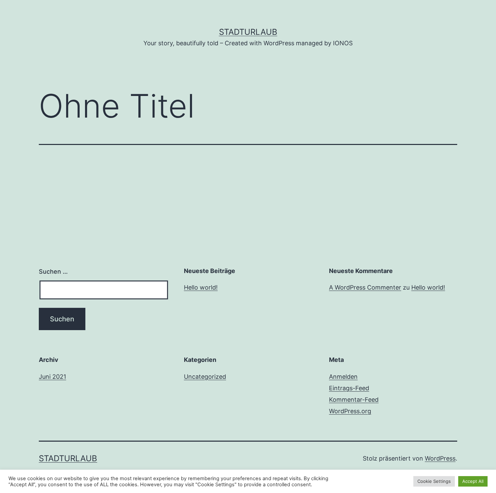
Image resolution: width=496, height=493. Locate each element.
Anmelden (343, 376)
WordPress (440, 458)
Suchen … (53, 271)
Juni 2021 (52, 376)
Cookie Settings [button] (434, 481)
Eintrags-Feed (349, 388)
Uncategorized (205, 376)
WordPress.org (350, 411)
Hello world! (201, 287)
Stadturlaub (248, 32)
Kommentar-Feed (354, 399)
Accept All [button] (473, 481)
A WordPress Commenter (365, 287)
